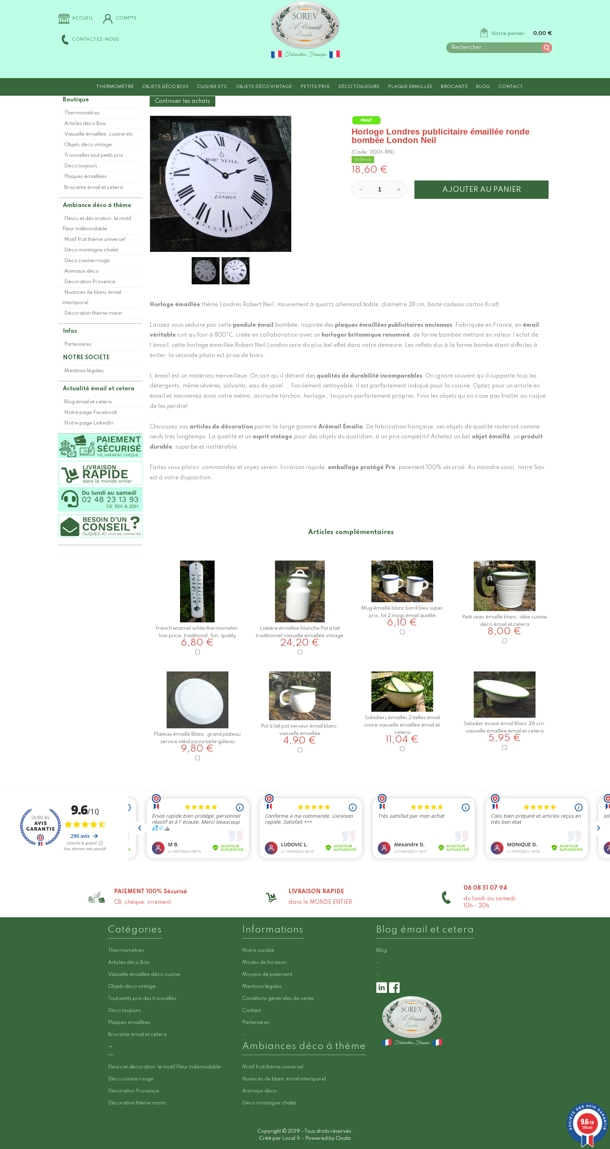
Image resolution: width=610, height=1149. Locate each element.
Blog (483, 86)
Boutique (76, 100)
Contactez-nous (95, 39)
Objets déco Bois (165, 86)
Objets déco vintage (264, 86)
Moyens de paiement (267, 974)
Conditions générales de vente (278, 998)
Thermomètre (115, 86)
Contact (510, 86)
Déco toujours (358, 86)
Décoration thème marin (93, 313)
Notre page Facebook (90, 412)
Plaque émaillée (410, 86)
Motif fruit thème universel (94, 239)
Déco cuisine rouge (87, 260)
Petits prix (315, 86)
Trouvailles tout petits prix (93, 155)
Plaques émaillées (85, 176)
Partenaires (77, 344)
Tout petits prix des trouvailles (142, 998)
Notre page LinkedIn (88, 423)
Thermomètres (82, 113)
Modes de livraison (264, 962)
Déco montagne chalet (91, 250)
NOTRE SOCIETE (86, 358)
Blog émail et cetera (88, 401)
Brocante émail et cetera (93, 187)
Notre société (258, 950)
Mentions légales (84, 370)
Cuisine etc (212, 86)
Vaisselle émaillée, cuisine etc (98, 134)
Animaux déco (81, 271)
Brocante (454, 86)
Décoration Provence (89, 281)
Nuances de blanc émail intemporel (91, 297)
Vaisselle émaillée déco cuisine (144, 974)
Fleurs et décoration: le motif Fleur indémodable (96, 223)
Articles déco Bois (85, 123)
